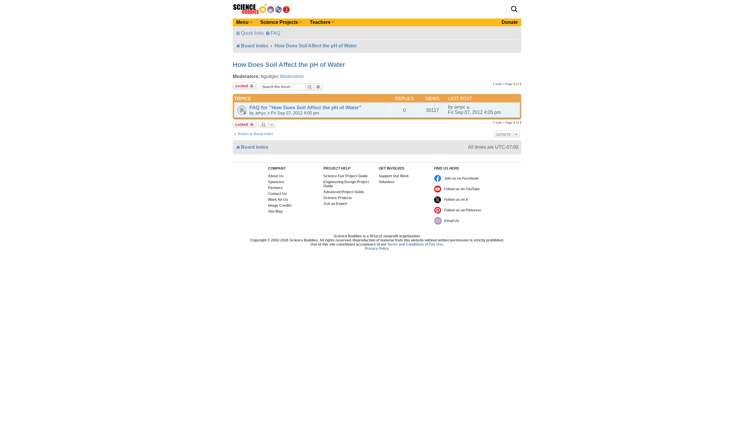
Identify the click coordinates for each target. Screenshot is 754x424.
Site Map (275, 211)
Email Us (451, 221)
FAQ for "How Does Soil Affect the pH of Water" (305, 107)
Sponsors (276, 182)
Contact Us (277, 194)
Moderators (292, 76)
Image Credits (280, 205)
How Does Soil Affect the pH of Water (289, 64)
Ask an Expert (335, 204)
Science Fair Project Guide (345, 176)
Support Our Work (394, 176)
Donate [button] (510, 22)
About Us (276, 176)
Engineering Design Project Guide (346, 184)
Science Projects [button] (279, 22)
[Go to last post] (468, 107)
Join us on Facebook (461, 178)
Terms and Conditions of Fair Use (415, 244)
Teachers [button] (320, 22)
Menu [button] (242, 22)
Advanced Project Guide (343, 192)
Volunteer (387, 182)
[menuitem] (272, 33)
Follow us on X (456, 200)
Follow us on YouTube (462, 189)
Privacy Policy (377, 248)
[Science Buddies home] (263, 8)
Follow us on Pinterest (462, 210)
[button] (514, 9)
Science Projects (337, 198)
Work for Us (278, 200)
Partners (275, 188)
